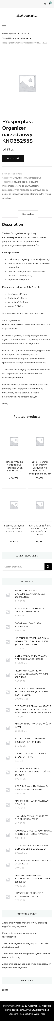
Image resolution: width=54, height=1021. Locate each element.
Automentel (27, 15)
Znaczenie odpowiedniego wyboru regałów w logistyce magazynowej (26, 965)
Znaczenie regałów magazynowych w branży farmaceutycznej (26, 955)
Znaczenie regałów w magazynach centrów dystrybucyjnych (25, 945)
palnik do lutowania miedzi (15, 194)
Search (48, 566)
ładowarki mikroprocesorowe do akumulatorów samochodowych (20, 186)
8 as (10, 181)
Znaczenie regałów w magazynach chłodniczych (20, 935)
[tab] (28, 214)
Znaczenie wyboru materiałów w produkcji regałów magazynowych (24, 924)
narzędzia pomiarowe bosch (34, 190)
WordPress (39, 1014)
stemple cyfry (37, 194)
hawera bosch (21, 181)
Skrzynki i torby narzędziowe (27, 177)
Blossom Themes (18, 1014)
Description (28, 214)
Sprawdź (12, 158)
